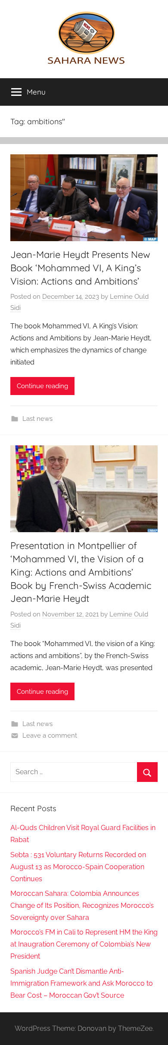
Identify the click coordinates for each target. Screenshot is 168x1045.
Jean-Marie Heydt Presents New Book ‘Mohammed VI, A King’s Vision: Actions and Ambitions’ (80, 267)
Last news (37, 419)
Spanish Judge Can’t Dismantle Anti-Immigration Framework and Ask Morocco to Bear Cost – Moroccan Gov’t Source (81, 983)
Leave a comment (49, 735)
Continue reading (42, 386)
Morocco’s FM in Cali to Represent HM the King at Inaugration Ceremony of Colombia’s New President (84, 944)
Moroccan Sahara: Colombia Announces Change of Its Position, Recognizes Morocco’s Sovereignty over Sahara (82, 905)
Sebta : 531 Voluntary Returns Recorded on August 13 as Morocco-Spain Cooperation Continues (78, 867)
